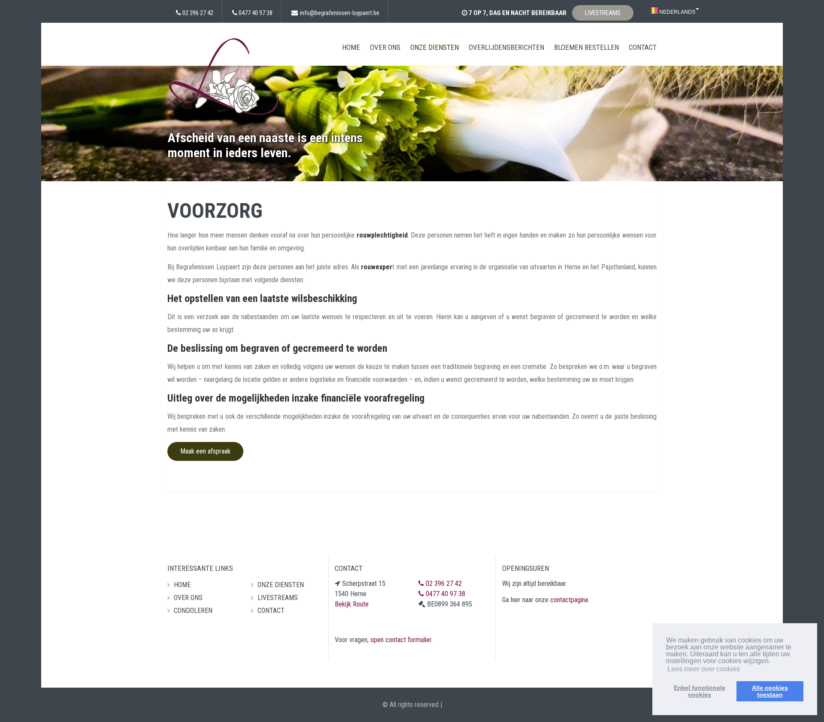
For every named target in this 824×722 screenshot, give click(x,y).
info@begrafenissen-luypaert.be (339, 13)
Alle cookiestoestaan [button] (770, 691)
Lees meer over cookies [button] (703, 669)
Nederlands (676, 12)
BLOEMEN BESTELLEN (586, 47)
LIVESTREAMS (603, 13)
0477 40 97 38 (256, 13)
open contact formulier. (401, 640)
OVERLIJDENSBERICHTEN (506, 47)
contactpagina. (569, 600)
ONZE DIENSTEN (434, 47)
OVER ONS (385, 47)
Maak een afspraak (205, 451)
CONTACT (643, 47)
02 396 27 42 (197, 13)
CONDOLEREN (193, 610)
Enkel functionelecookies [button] (699, 691)
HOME (351, 47)
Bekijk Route (352, 604)
